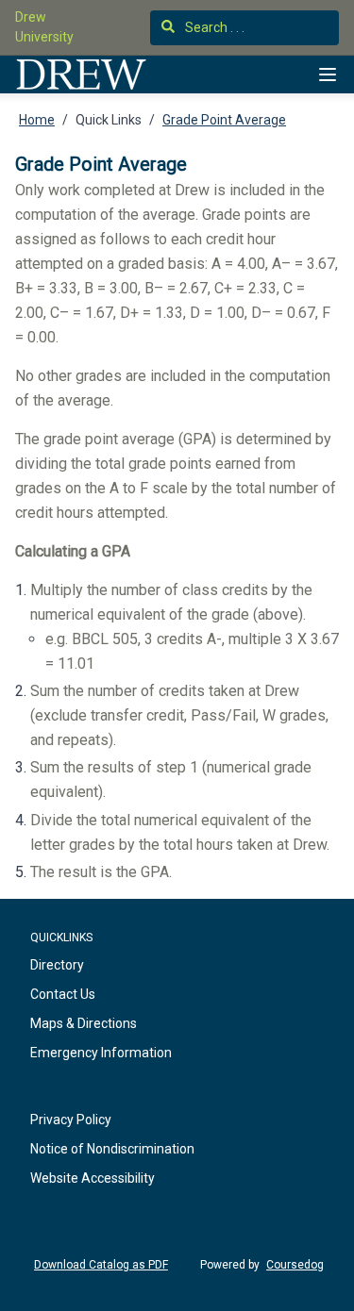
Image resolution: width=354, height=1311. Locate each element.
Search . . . (213, 27)
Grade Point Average (224, 119)
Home (37, 119)
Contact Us (62, 994)
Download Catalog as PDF (101, 1264)
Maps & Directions (83, 1023)
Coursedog (295, 1264)
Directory (57, 964)
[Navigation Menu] (327, 74)
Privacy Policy (70, 1119)
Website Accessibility (92, 1178)
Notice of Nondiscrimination (112, 1148)
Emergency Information (101, 1052)
